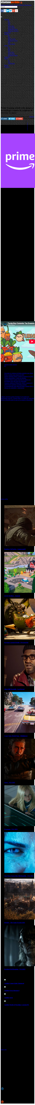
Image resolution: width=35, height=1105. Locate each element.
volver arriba (4, 499)
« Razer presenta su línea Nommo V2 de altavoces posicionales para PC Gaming (15, 397)
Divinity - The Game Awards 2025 (14, 922)
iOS (9, 62)
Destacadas (7, 32)
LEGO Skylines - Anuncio (12, 596)
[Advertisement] (17, 87)
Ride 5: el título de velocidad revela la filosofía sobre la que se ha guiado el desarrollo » (17, 399)
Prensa (6, 65)
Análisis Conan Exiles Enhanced (14, 983)
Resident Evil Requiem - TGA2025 (14, 969)
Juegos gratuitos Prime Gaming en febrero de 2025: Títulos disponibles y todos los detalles (18, 377)
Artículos (7, 57)
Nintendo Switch (13, 29)
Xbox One (11, 26)
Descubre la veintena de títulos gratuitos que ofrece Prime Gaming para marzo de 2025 (18, 374)
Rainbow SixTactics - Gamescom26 (15, 549)
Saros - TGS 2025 (9, 782)
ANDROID (11, 63)
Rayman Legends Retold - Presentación (16, 642)
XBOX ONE (12, 39)
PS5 (9, 24)
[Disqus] (17, 425)
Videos (6, 45)
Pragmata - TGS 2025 (11, 829)
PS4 (9, 22)
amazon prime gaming (10, 364)
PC (9, 21)
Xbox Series (11, 27)
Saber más (4, 1049)
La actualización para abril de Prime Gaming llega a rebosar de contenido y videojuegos (19, 387)
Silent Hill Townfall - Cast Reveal (14, 689)
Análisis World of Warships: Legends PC (16, 1005)
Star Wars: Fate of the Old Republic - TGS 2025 (18, 876)
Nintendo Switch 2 (13, 31)
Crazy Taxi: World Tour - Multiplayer (16, 736)
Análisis (6, 34)
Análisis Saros (8, 997)
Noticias (6, 19)
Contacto (6, 67)
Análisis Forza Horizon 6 (11, 990)
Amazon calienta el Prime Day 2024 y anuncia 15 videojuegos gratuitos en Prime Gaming (18, 383)
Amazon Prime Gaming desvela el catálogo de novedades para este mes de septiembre (17, 380)
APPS (6, 58)
